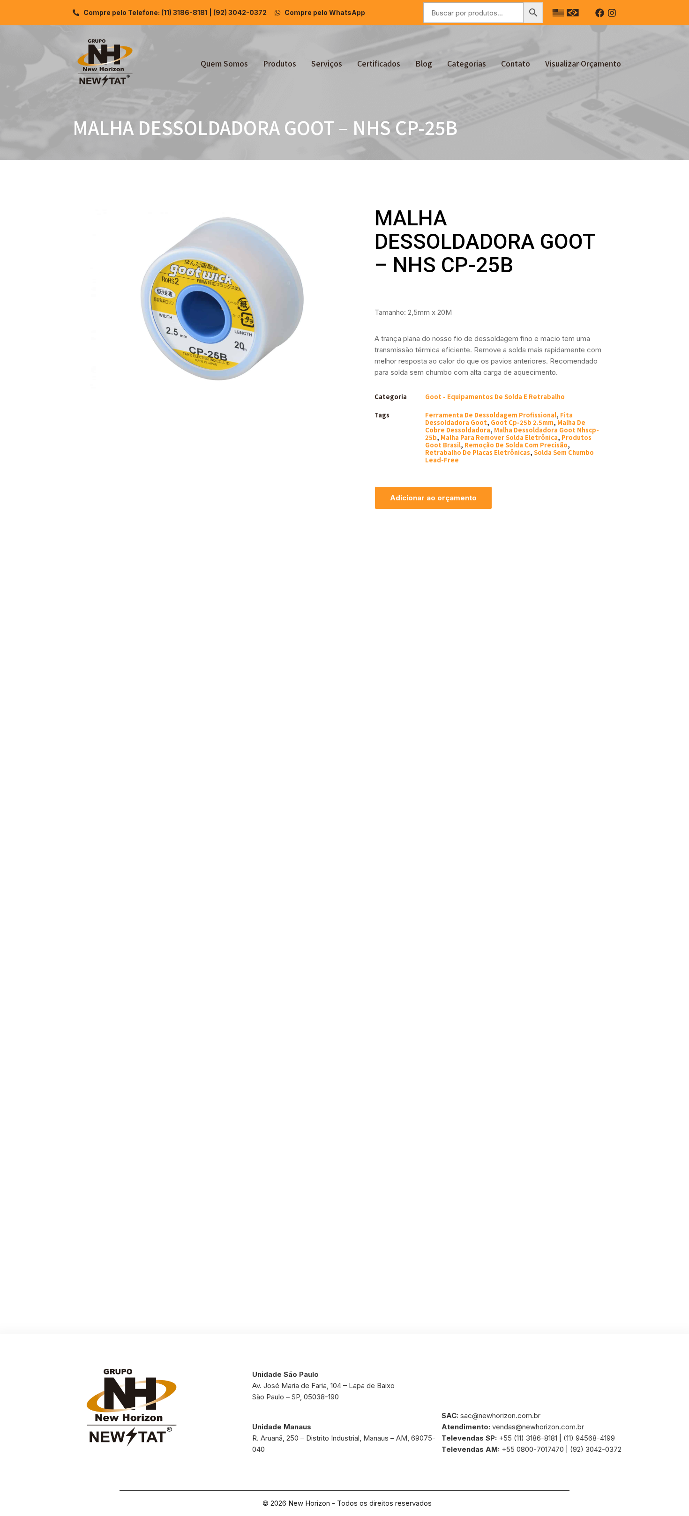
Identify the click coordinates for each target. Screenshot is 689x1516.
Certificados (378, 63)
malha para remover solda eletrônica (499, 437)
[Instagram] (611, 12)
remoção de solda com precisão (516, 444)
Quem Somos (224, 63)
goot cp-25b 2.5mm (522, 422)
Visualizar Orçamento (583, 63)
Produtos (279, 63)
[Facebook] (599, 12)
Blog (423, 63)
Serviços (326, 63)
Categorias (466, 63)
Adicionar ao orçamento (433, 497)
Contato (515, 63)
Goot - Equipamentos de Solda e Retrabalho (495, 396)
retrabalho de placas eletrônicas (477, 452)
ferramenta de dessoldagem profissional (490, 414)
